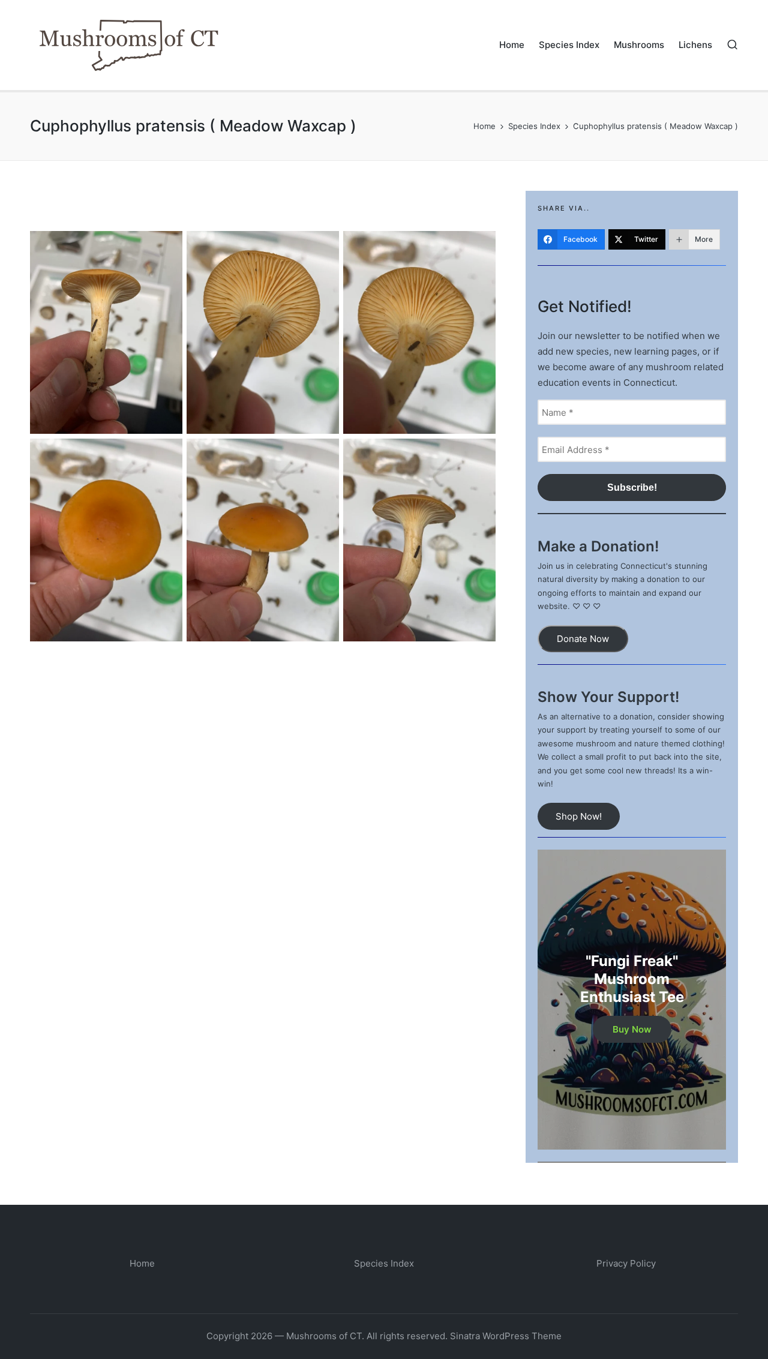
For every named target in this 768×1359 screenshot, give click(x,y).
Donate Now (583, 638)
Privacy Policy (626, 1263)
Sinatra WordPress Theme (506, 1336)
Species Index (384, 1263)
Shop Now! (579, 816)
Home (142, 1263)
